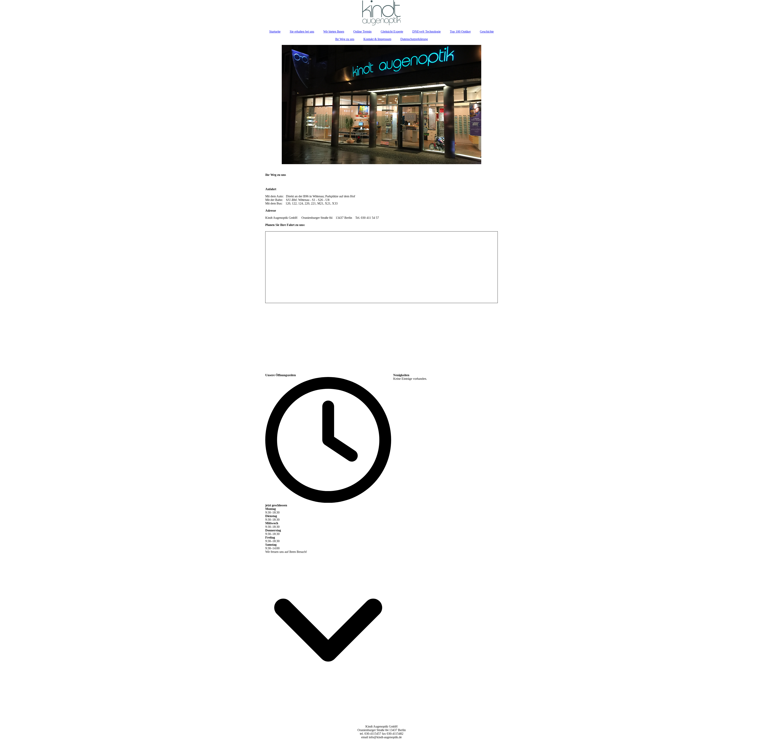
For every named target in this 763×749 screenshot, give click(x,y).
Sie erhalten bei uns (302, 31)
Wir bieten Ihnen (333, 31)
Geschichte (487, 31)
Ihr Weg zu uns (344, 39)
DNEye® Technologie (426, 31)
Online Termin (362, 31)
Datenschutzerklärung (414, 39)
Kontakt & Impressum (377, 39)
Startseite (275, 31)
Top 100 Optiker (460, 31)
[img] (381, 13)
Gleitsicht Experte (392, 31)
